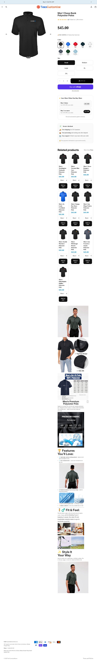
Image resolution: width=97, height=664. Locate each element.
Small (66, 62)
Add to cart (63, 185)
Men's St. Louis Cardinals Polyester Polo (62, 208)
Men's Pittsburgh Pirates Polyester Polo (74, 245)
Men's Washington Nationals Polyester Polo (62, 170)
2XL (66, 73)
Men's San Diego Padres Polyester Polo (87, 207)
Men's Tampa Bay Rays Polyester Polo (75, 207)
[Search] (6, 7)
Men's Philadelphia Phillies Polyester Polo (62, 283)
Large (66, 68)
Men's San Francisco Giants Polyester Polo (86, 245)
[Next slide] (51, 34)
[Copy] (87, 401)
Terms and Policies (88, 658)
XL (84, 68)
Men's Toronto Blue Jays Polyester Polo (75, 170)
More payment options (75, 90)
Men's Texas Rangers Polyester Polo (87, 169)
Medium (84, 62)
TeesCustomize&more (12, 658)
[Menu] (2, 7)
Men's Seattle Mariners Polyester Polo (63, 244)
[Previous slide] (6, 34)
